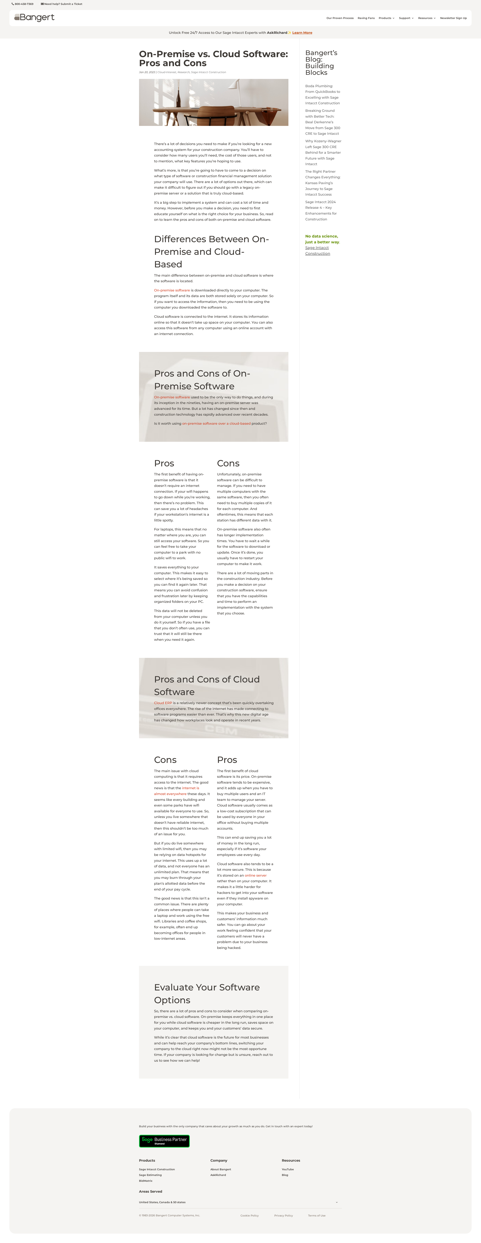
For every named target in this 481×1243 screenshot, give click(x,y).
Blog (285, 1175)
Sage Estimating (150, 1175)
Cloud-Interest (166, 72)
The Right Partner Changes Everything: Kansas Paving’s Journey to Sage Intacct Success (322, 183)
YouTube (288, 1169)
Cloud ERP (163, 703)
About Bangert (220, 1169)
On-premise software (172, 290)
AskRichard (218, 1175)
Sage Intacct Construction (208, 72)
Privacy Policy (283, 1215)
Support (404, 18)
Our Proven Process (340, 18)
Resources (425, 18)
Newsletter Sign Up (453, 18)
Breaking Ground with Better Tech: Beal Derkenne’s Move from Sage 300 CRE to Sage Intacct (322, 122)
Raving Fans (366, 18)
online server (256, 875)
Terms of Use (317, 1215)
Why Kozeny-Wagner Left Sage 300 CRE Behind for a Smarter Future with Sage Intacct (323, 152)
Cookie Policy (249, 1215)
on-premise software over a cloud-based (216, 423)
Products (385, 18)
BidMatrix (145, 1180)
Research (184, 72)
